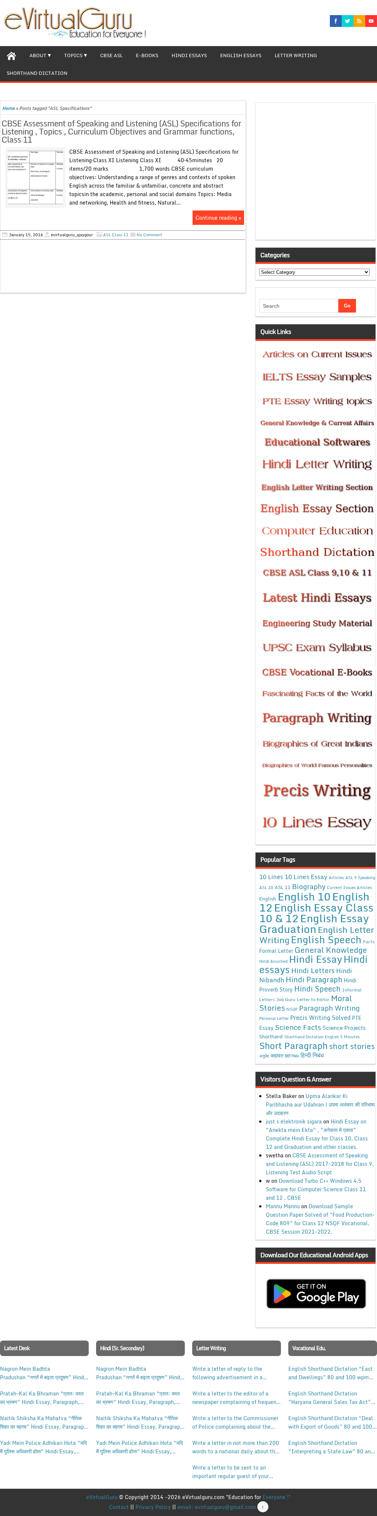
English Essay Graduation (314, 923)
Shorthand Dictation (37, 73)
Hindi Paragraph (314, 979)
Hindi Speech (317, 988)
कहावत (277, 1055)
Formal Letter (276, 951)
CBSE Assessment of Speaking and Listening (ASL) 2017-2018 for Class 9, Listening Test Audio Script (320, 1164)
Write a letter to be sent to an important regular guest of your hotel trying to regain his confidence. (230, 1471)
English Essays (240, 55)
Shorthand (271, 1036)
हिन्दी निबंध (312, 1055)
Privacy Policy (153, 1507)
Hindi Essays (189, 55)
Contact (119, 1507)
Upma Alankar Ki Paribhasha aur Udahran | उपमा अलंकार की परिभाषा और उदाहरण (320, 1104)
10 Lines (271, 877)
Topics (73, 55)
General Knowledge (331, 950)
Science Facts (298, 1027)
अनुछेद (264, 1055)
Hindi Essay (315, 959)
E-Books (147, 55)
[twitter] (347, 21)
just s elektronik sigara (294, 1121)
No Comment (149, 234)
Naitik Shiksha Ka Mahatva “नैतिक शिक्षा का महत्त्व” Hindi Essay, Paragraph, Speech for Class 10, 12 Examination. (44, 1422)
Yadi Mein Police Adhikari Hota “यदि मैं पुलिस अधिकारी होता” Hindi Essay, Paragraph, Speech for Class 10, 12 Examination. (43, 1447)
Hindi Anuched (273, 961)
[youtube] (371, 21)
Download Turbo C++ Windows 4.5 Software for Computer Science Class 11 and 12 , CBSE (316, 1189)
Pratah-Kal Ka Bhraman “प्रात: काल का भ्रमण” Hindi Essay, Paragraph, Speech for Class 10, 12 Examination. (42, 1397)
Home (8, 108)
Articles (336, 877)
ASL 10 (266, 887)
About (37, 55)
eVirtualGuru (101, 1497)
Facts (369, 941)
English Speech (326, 939)
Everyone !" (277, 1497)
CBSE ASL (111, 55)
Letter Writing (296, 55)
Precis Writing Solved (320, 1017)
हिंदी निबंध (292, 1055)
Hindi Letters (313, 970)
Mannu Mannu (283, 1206)
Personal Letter (274, 1018)
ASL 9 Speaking (360, 877)
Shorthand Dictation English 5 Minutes (322, 1037)
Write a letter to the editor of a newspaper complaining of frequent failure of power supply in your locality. (235, 1397)
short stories (352, 1046)
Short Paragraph (293, 1045)
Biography (308, 886)
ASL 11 (282, 887)
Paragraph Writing (329, 1008)
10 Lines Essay (306, 876)
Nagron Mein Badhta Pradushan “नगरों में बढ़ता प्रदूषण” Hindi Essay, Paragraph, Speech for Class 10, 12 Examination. (43, 1373)
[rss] (359, 21)
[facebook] (336, 21)
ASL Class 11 (115, 234)
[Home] (11, 55)
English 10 (304, 896)
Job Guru (285, 999)
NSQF (291, 1009)
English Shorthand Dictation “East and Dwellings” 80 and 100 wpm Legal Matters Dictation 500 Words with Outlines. (331, 1373)
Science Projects (344, 1027)
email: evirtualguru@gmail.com (216, 1507)
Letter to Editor (313, 999)
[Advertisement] (317, 174)
